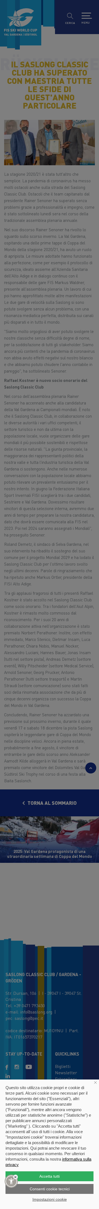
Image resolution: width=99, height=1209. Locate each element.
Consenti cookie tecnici (50, 1189)
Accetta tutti (49, 1176)
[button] (11, 1181)
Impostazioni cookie (49, 1199)
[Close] (15, 1177)
